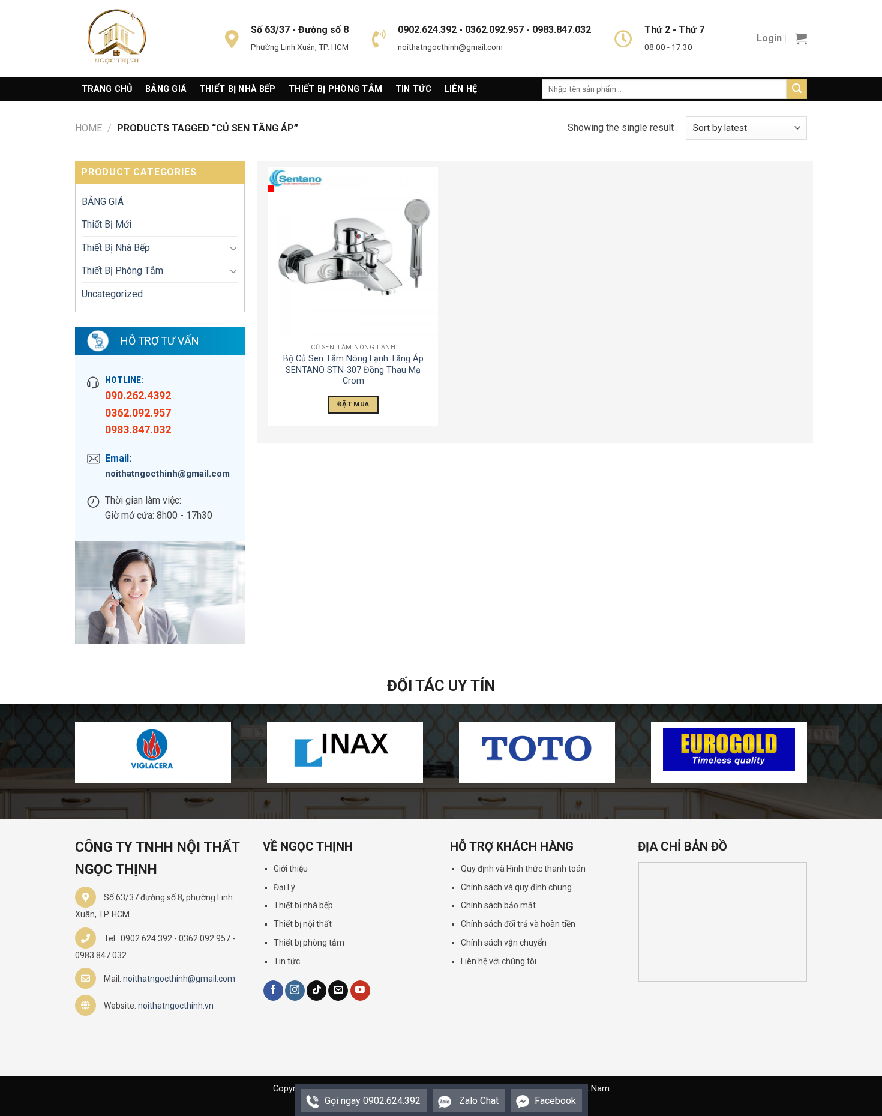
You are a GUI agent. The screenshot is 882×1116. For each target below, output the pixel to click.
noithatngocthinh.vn (176, 1005)
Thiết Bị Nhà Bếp (237, 89)
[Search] (797, 89)
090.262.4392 (138, 395)
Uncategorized (112, 294)
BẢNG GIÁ (103, 201)
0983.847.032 (138, 429)
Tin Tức (413, 89)
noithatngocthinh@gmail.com (167, 473)
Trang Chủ (107, 89)
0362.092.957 (138, 412)
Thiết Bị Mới (106, 224)
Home (88, 128)
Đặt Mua (353, 404)
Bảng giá (165, 89)
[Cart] (801, 38)
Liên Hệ (461, 89)
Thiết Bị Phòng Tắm (335, 89)
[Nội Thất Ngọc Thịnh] (135, 38)
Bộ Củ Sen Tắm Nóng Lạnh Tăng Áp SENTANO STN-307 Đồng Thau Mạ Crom (353, 370)
